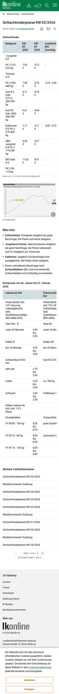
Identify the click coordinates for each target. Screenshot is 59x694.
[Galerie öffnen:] (29, 200)
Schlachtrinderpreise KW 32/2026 (21, 506)
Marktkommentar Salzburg (17, 484)
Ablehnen (29, 680)
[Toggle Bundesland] (37, 6)
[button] (55, 5)
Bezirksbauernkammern (14, 610)
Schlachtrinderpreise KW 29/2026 (21, 544)
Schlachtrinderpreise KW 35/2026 (21, 476)
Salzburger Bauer (11, 598)
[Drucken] (42, 29)
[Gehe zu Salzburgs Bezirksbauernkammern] (29, 6)
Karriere (6, 582)
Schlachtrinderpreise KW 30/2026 (21, 529)
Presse (6, 587)
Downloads (8, 593)
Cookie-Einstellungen (39, 667)
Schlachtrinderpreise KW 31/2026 (21, 522)
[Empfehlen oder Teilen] (54, 29)
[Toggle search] (47, 6)
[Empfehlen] (48, 29)
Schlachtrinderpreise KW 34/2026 (21, 491)
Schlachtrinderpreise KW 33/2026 (21, 499)
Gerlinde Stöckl (27, 28)
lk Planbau (8, 604)
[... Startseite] (12, 6)
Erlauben (30, 689)
